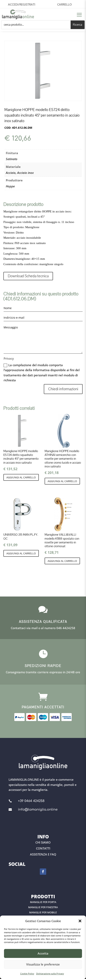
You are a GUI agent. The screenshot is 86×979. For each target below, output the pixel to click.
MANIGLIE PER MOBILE (43, 912)
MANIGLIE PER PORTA (43, 902)
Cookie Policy (27, 973)
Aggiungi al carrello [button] (21, 477)
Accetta (43, 953)
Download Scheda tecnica (28, 276)
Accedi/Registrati (21, 4)
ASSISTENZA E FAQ (43, 854)
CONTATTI (43, 848)
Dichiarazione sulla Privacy (50, 973)
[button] (80, 921)
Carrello (64, 4)
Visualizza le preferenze (43, 964)
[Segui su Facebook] (43, 871)
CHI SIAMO (43, 842)
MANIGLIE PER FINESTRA (43, 907)
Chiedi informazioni (63, 389)
